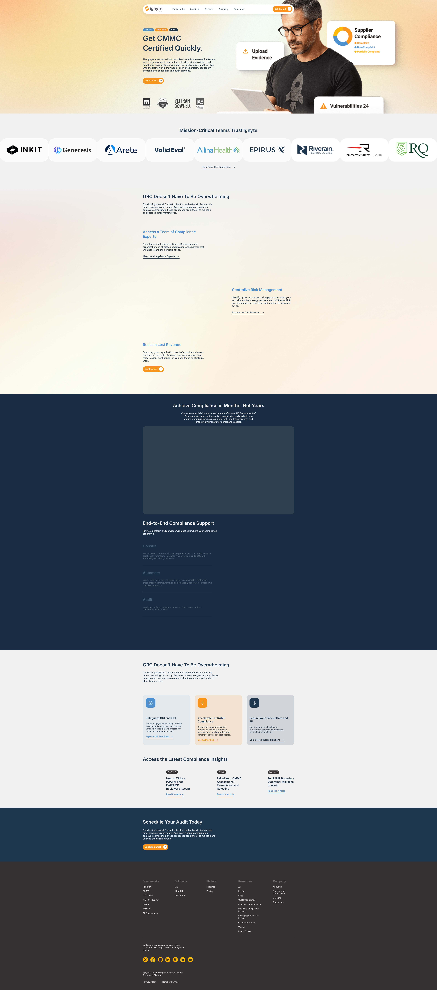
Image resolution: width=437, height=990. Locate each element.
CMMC (222, 772)
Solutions (194, 9)
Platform (209, 9)
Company (223, 9)
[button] (148, 29)
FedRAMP (172, 772)
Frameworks (178, 9)
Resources (239, 9)
